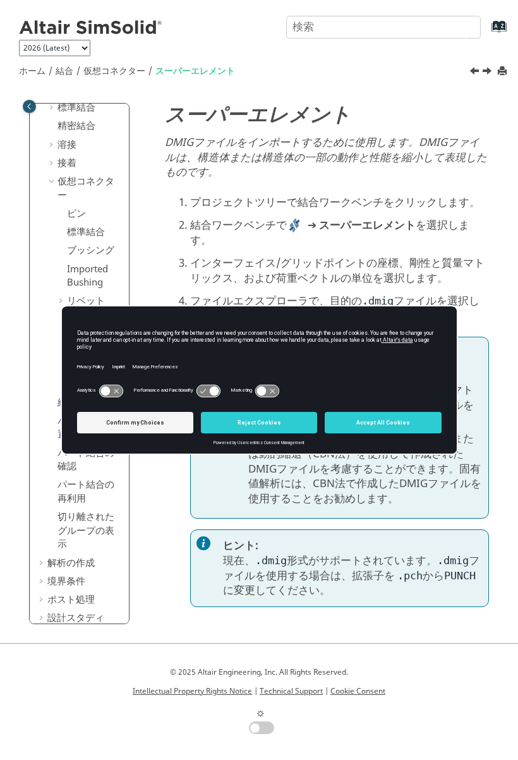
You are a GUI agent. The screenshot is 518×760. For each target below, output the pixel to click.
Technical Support (291, 691)
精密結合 (76, 126)
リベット (86, 301)
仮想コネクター (114, 71)
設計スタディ (75, 618)
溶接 (66, 145)
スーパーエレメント (195, 71)
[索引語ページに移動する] (486, 32)
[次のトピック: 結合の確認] (488, 72)
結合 (64, 71)
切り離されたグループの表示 (85, 530)
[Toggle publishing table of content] (29, 106)
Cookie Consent (357, 691)
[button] (52, 108)
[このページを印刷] (503, 71)
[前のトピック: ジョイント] (476, 72)
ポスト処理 (71, 599)
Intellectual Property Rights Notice (192, 691)
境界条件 (66, 581)
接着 (66, 163)
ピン (76, 213)
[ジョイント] (476, 72)
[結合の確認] (488, 72)
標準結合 (76, 107)
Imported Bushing (87, 276)
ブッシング (90, 250)
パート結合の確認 (85, 460)
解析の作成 (71, 563)
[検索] (456, 26)
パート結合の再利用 (85, 491)
